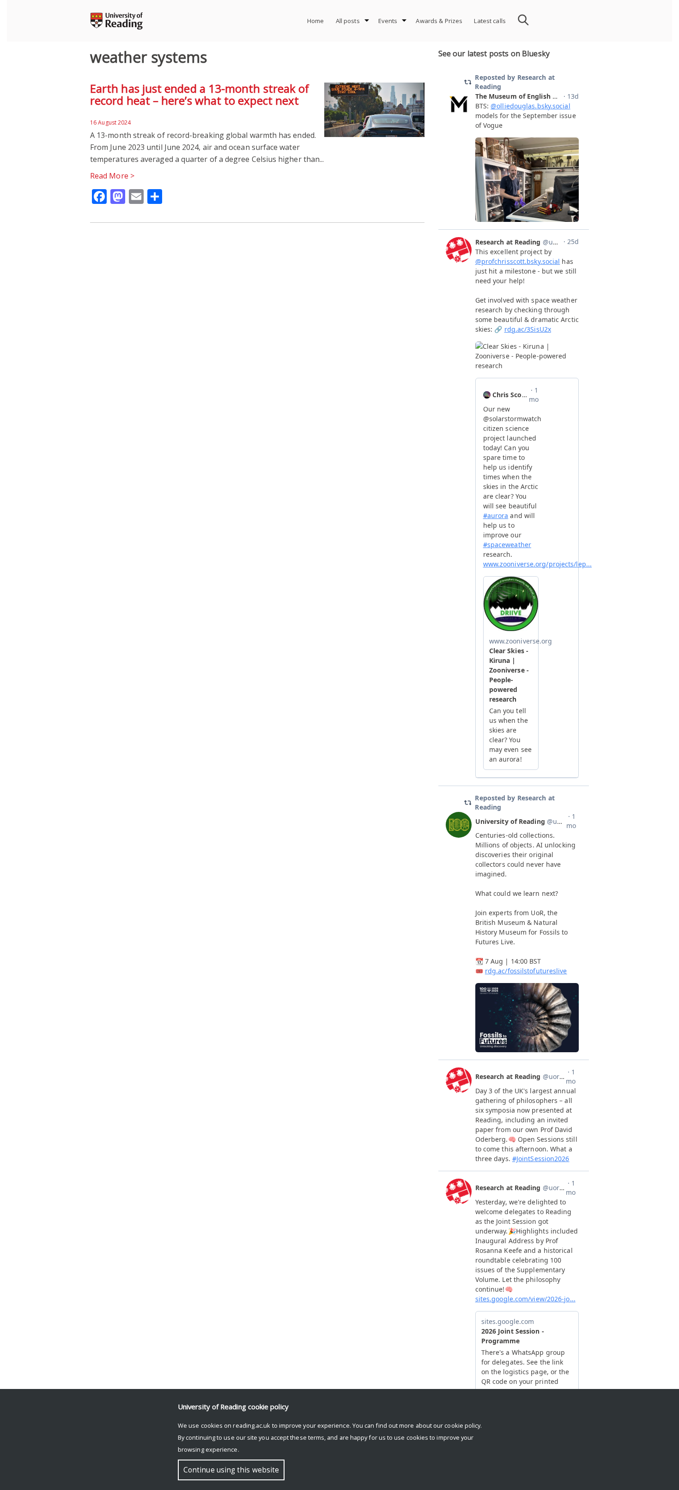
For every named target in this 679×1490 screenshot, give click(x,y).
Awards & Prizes (439, 21)
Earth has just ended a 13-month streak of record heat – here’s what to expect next (199, 94)
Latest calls (490, 21)
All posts (348, 21)
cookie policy (462, 1425)
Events (388, 21)
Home (315, 21)
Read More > (112, 176)
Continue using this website (231, 1470)
